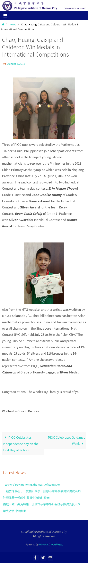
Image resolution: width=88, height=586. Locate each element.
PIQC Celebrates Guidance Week (66, 439)
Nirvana (43, 543)
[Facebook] (35, 556)
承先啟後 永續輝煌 (15, 510)
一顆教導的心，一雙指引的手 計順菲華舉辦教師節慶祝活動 (42, 490)
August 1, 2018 (16, 63)
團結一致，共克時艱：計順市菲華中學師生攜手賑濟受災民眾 (41, 503)
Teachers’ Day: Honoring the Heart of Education (32, 483)
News (12, 24)
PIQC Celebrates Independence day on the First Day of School (20, 442)
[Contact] (50, 556)
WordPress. (57, 543)
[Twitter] (43, 556)
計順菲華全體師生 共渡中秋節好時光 (26, 497)
